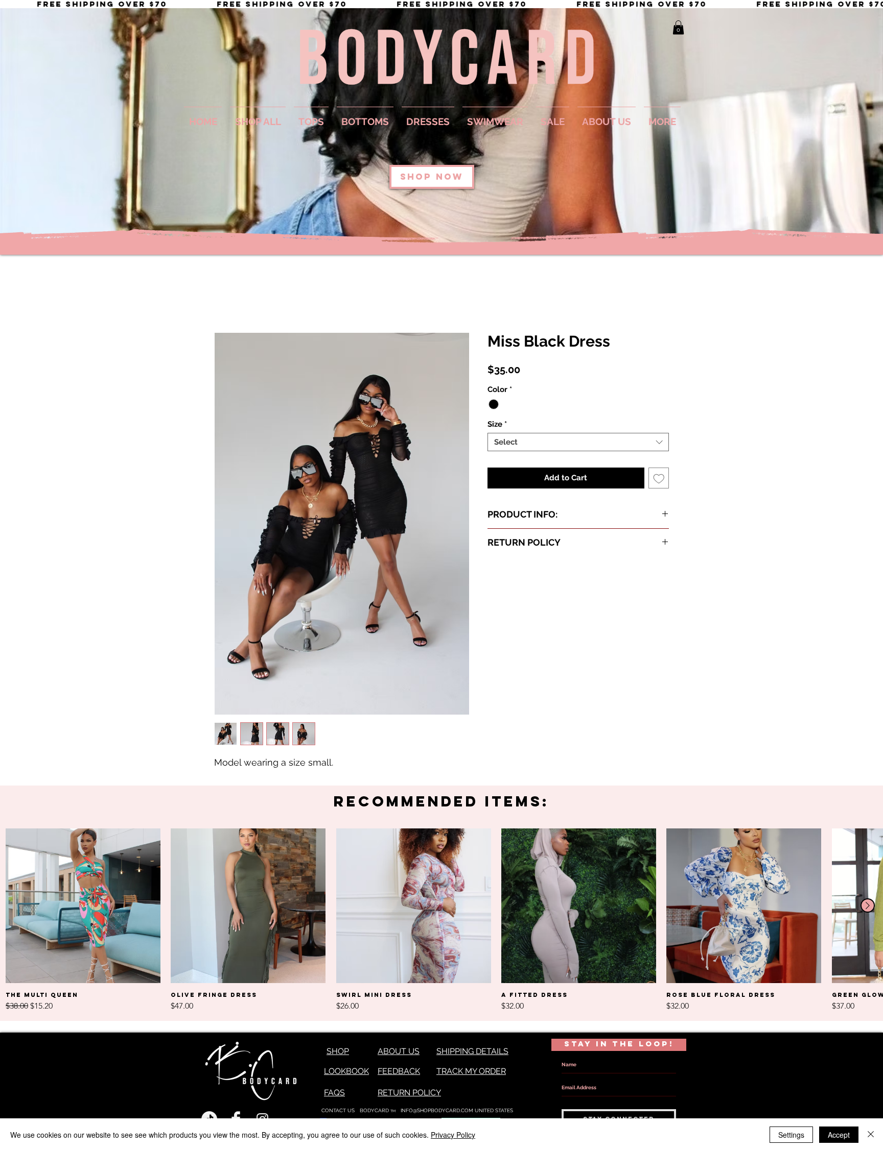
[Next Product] (868, 906)
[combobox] (578, 442)
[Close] (871, 1134)
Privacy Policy (453, 1135)
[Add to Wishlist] (658, 478)
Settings (791, 1135)
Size (497, 424)
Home (226, 296)
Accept (839, 1135)
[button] (678, 27)
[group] (441, 920)
